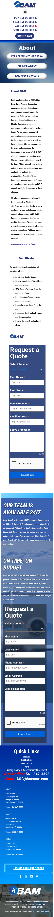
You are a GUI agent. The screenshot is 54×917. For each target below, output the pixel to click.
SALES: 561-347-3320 (23, 22)
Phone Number (19, 403)
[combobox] (27, 369)
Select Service (19, 364)
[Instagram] (26, 876)
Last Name (17, 390)
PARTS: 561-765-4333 (23, 30)
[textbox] (24, 369)
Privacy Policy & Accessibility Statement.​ (27, 770)
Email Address (19, 416)
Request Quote (27, 475)
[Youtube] (37, 876)
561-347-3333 (17, 807)
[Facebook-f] (20, 876)
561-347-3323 (38, 774)
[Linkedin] (31, 876)
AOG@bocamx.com (32, 779)
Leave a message (20, 429)
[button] (25, 11)
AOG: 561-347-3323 (24, 26)
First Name (17, 377)
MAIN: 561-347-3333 (24, 18)
